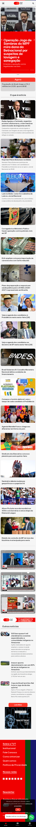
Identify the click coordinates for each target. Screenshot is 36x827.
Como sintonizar (11, 757)
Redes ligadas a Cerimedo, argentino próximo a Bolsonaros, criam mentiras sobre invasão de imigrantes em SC (17, 123)
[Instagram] (9, 779)
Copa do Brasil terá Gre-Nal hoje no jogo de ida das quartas (22, 685)
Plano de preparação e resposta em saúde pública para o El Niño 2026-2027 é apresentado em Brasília (16, 288)
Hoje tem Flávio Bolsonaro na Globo (16, 160)
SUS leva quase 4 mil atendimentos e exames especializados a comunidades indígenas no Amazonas (22, 638)
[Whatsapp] (7, 779)
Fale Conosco (10, 752)
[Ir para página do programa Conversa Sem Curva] (18, 728)
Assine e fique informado (15, 799)
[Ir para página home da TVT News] (18, 621)
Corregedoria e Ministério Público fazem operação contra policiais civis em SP (17, 231)
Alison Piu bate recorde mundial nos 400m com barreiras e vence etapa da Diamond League (17, 511)
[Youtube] (4, 779)
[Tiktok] (18, 779)
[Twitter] (12, 779)
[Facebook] (15, 779)
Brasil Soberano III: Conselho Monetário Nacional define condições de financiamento (18, 372)
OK (18, 809)
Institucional (9, 748)
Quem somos (9, 761)
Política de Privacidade (15, 765)
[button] (3, 3)
